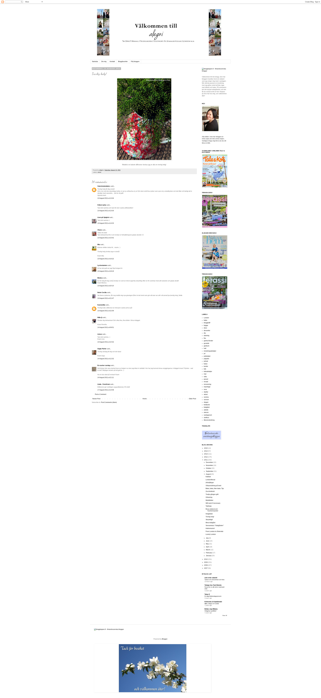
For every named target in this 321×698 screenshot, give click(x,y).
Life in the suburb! (211, 578)
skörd (99, 172)
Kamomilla (101, 305)
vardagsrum (208, 415)
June (208, 541)
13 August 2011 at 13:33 (105, 211)
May (207, 544)
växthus (206, 417)
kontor (206, 366)
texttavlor (207, 405)
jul (204, 353)
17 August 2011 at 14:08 (105, 390)
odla (205, 376)
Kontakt (112, 61)
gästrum (206, 346)
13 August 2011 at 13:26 (105, 198)
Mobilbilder (209, 500)
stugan (206, 402)
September (210, 471)
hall (205, 348)
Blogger (164, 639)
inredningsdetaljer (210, 351)
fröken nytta (101, 205)
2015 (206, 448)
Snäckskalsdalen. (103, 186)
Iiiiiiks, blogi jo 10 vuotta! (212, 603)
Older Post (192, 399)
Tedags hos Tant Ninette (213, 585)
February (209, 553)
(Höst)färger (210, 482)
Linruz (99, 334)
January (209, 556)
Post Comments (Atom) (109, 402)
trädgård (207, 407)
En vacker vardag (103, 365)
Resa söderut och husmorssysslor (212, 510)
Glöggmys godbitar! (210, 611)
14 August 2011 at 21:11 (105, 377)
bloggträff (207, 323)
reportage (207, 387)
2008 (206, 565)
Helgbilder (209, 514)
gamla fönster (208, 341)
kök (205, 369)
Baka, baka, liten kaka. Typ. (215, 488)
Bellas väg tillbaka (211, 609)
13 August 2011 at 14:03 (105, 223)
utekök (206, 410)
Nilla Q (99, 317)
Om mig (103, 61)
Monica (100, 278)
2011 (206, 460)
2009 (206, 562)
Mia (98, 244)
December (209, 462)
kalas (205, 364)
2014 (206, 451)
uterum (206, 412)
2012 (206, 457)
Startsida (95, 61)
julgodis (206, 359)
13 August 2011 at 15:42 (105, 238)
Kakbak (208, 477)
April (207, 547)
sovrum (206, 399)
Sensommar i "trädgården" (215, 525)
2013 (206, 454)
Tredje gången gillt (212, 494)
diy (205, 333)
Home (145, 399)
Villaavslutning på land (213, 485)
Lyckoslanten (102, 265)
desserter (207, 330)
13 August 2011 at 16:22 (105, 259)
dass (205, 328)
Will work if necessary (213, 503)
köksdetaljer (208, 371)
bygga (206, 325)
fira (205, 338)
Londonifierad (210, 480)
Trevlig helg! (210, 517)
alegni (101, 170)
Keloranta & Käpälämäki (213, 602)
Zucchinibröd (210, 491)
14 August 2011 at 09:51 (105, 327)
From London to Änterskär (214, 531)
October (209, 468)
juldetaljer (207, 356)
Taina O (207, 594)
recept (206, 382)
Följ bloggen (135, 61)
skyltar (206, 392)
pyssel (206, 379)
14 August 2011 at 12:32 (105, 359)
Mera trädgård (210, 523)
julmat (206, 361)
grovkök (206, 343)
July (207, 538)
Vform (99, 230)
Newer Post (96, 399)
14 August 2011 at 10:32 (105, 342)
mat (205, 374)
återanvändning (209, 420)
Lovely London (211, 534)
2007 (206, 568)
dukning (206, 335)
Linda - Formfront (103, 384)
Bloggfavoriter (123, 61)
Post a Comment (100, 394)
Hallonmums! (210, 528)
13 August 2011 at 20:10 (105, 286)
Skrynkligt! (209, 519)
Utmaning (209, 497)
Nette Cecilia (102, 292)
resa (205, 389)
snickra (206, 397)
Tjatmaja (209, 506)
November (209, 465)
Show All (224, 615)
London (206, 318)
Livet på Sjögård (103, 217)
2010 (206, 559)
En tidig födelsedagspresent (213, 596)
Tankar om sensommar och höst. (215, 579)
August (208, 474)
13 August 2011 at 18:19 (105, 271)
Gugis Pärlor (101, 349)
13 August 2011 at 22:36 (105, 311)
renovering (207, 384)
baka (205, 320)
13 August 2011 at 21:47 (105, 298)
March (208, 550)
